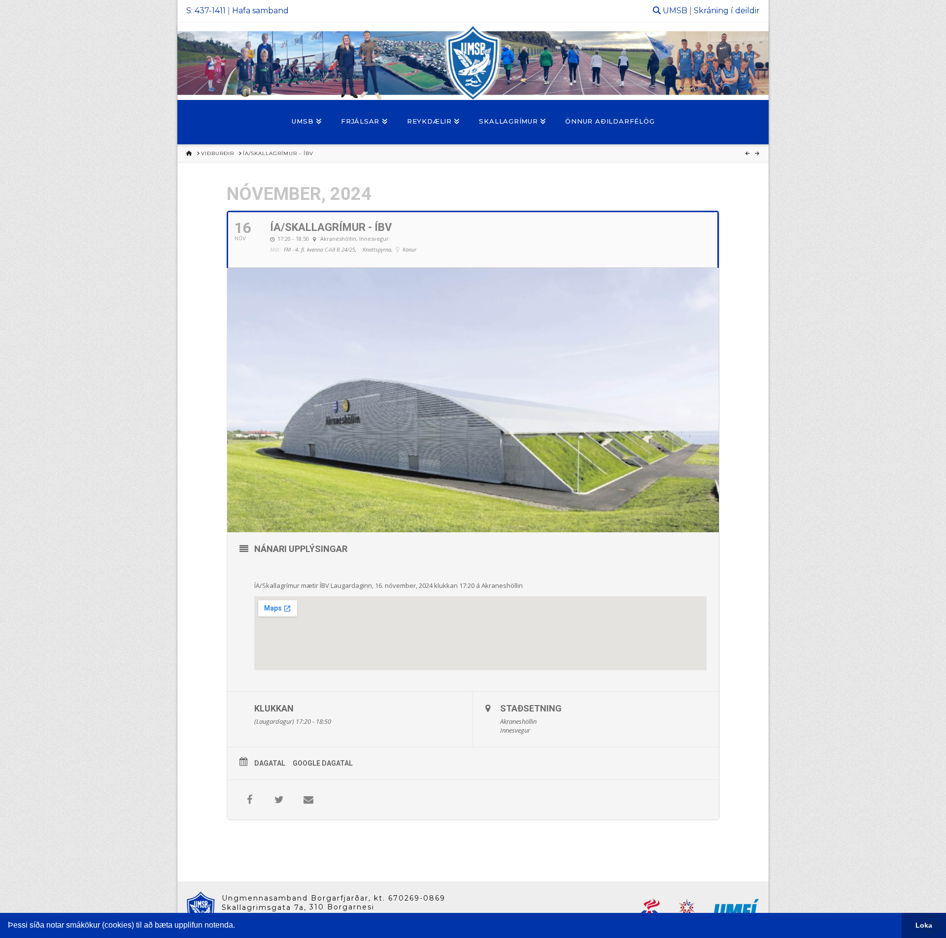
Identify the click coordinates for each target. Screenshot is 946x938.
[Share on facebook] (249, 799)
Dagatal (269, 763)
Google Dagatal (323, 763)
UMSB (675, 10)
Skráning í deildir (727, 10)
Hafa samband (260, 10)
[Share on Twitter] (279, 799)
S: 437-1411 (206, 10)
